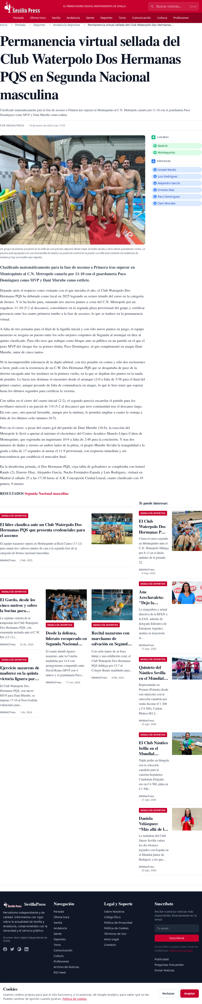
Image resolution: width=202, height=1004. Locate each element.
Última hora (38, 18)
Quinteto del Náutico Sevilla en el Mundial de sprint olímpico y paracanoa (152, 681)
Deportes (106, 18)
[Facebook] (5, 949)
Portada (18, 18)
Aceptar (189, 993)
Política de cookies (75, 999)
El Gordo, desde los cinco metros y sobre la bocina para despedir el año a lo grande (18, 610)
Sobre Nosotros (114, 911)
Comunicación (141, 18)
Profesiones (181, 18)
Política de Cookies (116, 928)
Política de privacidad (180, 950)
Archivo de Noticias (66, 967)
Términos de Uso (115, 934)
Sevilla (56, 18)
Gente (90, 18)
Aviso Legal (111, 939)
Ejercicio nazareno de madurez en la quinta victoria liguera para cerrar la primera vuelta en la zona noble (20, 678)
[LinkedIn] (26, 949)
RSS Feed (60, 972)
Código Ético (112, 917)
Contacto (110, 945)
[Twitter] (12, 949)
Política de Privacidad (118, 922)
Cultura (162, 18)
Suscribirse (176, 938)
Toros (122, 18)
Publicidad (162, 959)
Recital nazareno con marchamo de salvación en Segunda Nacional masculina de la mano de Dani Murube (112, 646)
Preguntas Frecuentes (169, 965)
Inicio (3, 25)
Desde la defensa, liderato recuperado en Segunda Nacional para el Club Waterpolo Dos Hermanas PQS (66, 646)
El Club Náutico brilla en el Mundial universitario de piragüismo (153, 753)
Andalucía (73, 18)
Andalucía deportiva (66, 25)
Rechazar (168, 993)
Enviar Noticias (164, 970)
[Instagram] (19, 949)
